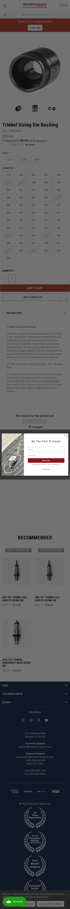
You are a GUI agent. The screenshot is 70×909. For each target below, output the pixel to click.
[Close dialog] (66, 435)
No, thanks (46, 469)
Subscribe (46, 460)
